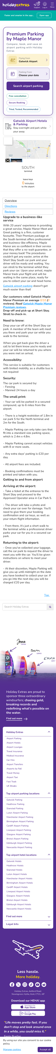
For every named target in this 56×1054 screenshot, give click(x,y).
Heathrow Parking (15, 804)
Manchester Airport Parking (20, 817)
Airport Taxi (12, 777)
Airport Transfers (15, 764)
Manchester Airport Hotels (19, 878)
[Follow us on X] (18, 984)
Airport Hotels (14, 742)
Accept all (45, 1049)
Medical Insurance (15, 755)
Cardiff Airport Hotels (17, 887)
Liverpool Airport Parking (19, 830)
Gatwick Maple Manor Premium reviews (27, 305)
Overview (11, 200)
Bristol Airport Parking (17, 838)
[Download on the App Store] (28, 1006)
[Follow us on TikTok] (31, 984)
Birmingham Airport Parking (20, 821)
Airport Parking (14, 738)
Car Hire (10, 760)
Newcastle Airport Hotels (19, 908)
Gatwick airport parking (18, 286)
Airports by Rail (14, 768)
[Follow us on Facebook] (12, 984)
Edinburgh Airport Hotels (19, 904)
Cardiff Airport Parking (17, 825)
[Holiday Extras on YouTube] (37, 984)
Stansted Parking (15, 808)
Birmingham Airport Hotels (20, 882)
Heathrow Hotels (15, 865)
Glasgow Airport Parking (19, 834)
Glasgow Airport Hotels (18, 895)
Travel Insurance (14, 751)
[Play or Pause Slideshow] (10, 158)
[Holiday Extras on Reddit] (44, 984)
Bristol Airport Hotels (17, 900)
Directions (11, 206)
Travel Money (13, 773)
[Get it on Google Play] (28, 1013)
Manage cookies (12, 1049)
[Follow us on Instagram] (24, 984)
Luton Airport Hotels (17, 874)
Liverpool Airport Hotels (18, 891)
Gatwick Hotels (14, 861)
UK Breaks (12, 785)
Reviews (10, 212)
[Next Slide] (6, 160)
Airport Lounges (14, 747)
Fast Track (11, 781)
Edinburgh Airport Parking (19, 843)
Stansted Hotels (14, 869)
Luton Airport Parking (17, 812)
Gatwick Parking (14, 799)
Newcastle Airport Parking (19, 847)
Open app (44, 15)
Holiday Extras (15, 3)
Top (47, 595)
